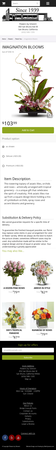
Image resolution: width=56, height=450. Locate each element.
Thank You (18, 39)
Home (4, 39)
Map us (28, 379)
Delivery (28, 416)
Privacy (28, 418)
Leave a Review (28, 424)
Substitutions (28, 421)
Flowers (10, 39)
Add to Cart (28, 130)
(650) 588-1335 (28, 32)
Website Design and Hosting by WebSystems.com (40, 446)
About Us (28, 405)
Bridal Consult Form (28, 408)
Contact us (28, 411)
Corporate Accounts (28, 413)
